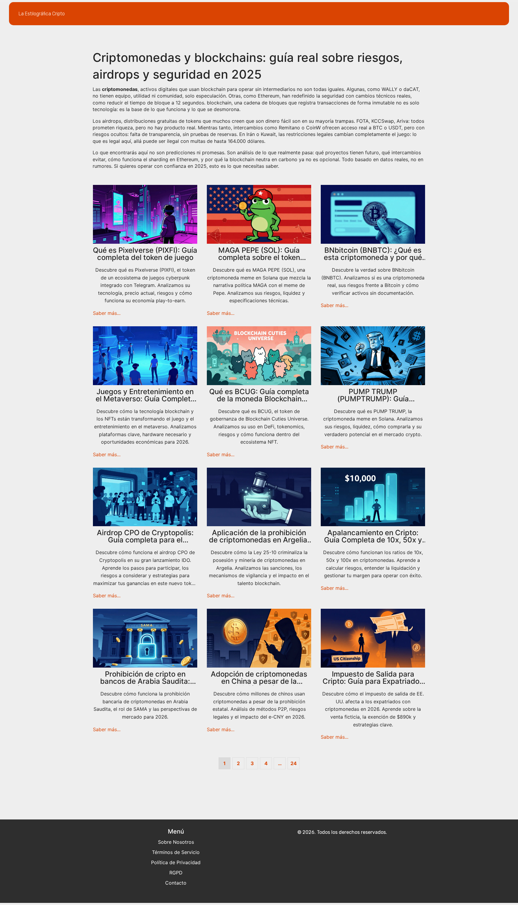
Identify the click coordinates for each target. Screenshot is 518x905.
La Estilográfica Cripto (42, 14)
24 (293, 763)
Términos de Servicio (176, 852)
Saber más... (107, 313)
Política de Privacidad (176, 862)
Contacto (175, 883)
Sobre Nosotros (176, 842)
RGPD (176, 873)
